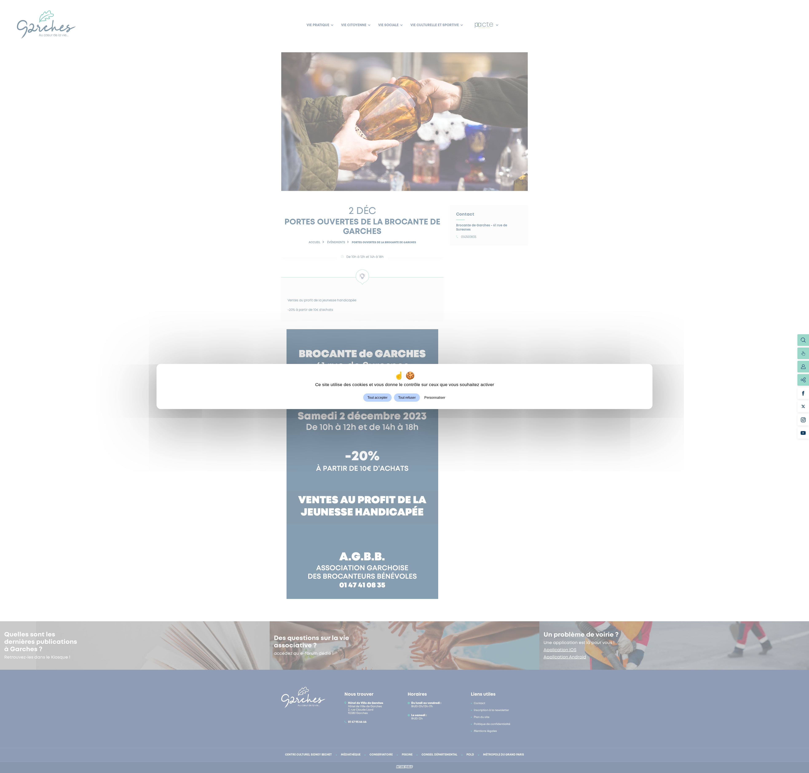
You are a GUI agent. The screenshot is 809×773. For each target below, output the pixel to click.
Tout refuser (407, 397)
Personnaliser (434, 397)
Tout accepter (377, 397)
